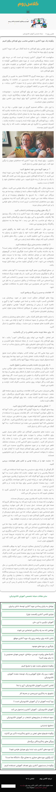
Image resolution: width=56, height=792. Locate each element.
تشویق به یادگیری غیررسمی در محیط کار (36, 693)
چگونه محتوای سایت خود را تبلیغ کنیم (37, 666)
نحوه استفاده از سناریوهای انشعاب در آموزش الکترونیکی (30, 717)
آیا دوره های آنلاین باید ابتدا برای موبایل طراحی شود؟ (31, 749)
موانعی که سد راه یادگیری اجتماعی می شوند (35, 630)
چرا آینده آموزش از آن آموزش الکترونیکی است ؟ (33, 701)
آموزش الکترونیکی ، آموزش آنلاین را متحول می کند (32, 709)
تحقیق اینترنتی (47, 725)
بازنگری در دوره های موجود (42, 646)
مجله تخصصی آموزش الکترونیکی (33, 34)
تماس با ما (30, 778)
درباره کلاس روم (46, 778)
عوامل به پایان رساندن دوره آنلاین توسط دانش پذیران (31, 606)
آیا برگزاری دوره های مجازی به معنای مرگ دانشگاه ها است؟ (29, 757)
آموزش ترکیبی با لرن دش (43, 622)
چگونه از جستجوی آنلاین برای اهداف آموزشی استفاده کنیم (28, 765)
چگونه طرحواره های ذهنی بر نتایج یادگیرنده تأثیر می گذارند (28, 733)
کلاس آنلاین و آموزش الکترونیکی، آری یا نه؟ (34, 685)
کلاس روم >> (49, 34)
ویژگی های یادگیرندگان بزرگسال (40, 741)
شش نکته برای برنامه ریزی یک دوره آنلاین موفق (33, 638)
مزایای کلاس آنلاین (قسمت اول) (40, 614)
